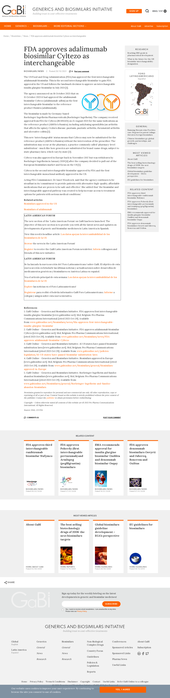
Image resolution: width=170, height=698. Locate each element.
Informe (108, 292)
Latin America (18, 651)
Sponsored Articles (122, 647)
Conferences (119, 641)
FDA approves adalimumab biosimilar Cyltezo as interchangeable (58, 36)
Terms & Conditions (55, 681)
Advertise (148, 26)
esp (161, 11)
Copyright (85, 681)
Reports (91, 671)
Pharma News (119, 659)
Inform (96, 249)
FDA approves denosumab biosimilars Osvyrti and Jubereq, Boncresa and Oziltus (142, 225)
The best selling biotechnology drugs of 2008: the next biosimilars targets (141, 165)
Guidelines (93, 656)
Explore (28, 286)
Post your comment (81, 71)
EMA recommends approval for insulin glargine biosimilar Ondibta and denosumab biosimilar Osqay (141, 216)
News (25, 36)
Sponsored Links (121, 653)
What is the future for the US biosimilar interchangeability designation (141, 61)
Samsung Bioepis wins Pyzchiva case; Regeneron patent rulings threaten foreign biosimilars (141, 132)
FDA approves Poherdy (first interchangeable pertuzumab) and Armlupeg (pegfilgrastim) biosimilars (141, 205)
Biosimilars (40, 26)
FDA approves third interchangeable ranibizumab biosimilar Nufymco (140, 195)
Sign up (134, 11)
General (41, 647)
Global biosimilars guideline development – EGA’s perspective (140, 173)
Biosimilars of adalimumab (38, 209)
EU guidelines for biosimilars (140, 180)
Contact (96, 681)
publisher (50, 398)
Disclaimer (73, 681)
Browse (28, 243)
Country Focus (95, 650)
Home (7, 26)
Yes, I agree (123, 690)
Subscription (162, 26)
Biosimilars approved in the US (40, 203)
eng (154, 11)
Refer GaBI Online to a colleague (133, 681)
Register (28, 249)
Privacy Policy (82, 611)
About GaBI (136, 26)
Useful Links (119, 664)
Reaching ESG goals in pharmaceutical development (140, 54)
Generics (21, 26)
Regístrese (30, 292)
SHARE (11, 582)
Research (41, 659)
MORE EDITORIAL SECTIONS (69, 26)
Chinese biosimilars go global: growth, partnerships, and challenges (141, 141)
